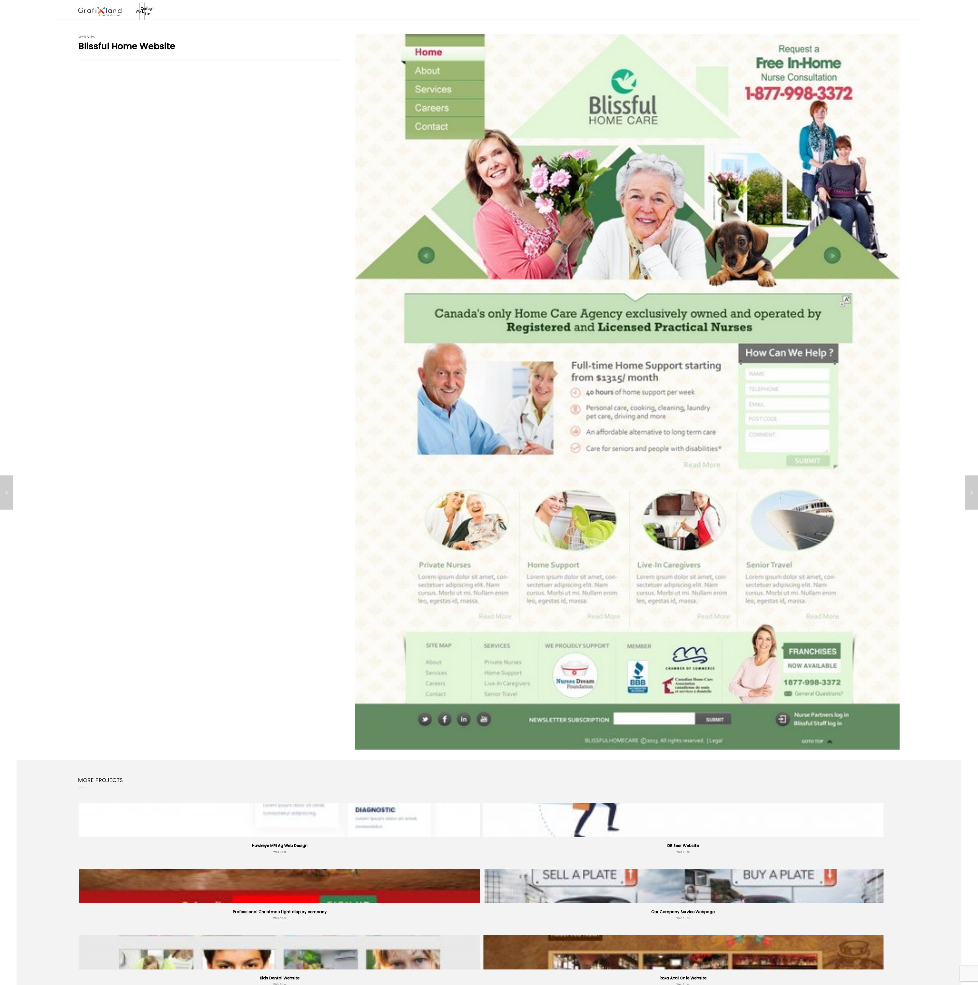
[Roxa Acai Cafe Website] (6, 492)
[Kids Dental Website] (971, 492)
